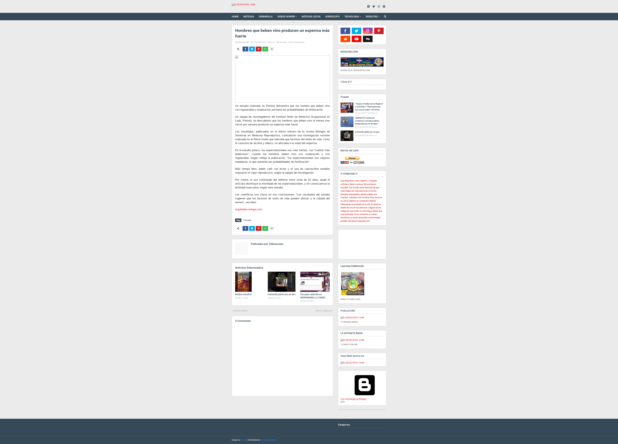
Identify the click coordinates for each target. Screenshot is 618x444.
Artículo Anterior (240, 310)
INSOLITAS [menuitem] (372, 16)
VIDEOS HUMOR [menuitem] (286, 16)
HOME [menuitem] (235, 16)
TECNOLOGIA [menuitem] (351, 16)
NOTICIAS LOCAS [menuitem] (311, 16)
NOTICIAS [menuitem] (248, 16)
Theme (244, 440)
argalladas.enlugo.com (248, 209)
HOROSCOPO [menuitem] (332, 16)
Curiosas (283, 42)
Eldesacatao (243, 42)
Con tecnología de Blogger (354, 399)
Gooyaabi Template (269, 440)
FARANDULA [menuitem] (265, 16)
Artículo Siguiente (324, 310)
